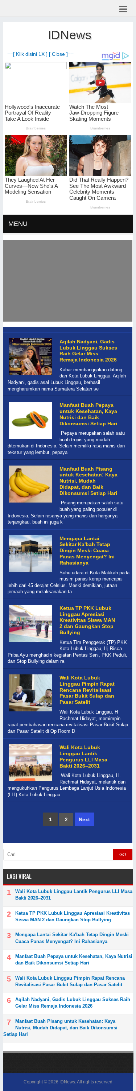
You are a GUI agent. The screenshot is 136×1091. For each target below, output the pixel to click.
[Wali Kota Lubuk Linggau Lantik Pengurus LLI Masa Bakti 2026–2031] (29, 781)
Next (84, 819)
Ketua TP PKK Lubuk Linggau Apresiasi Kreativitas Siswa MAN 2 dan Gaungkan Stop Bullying (87, 620)
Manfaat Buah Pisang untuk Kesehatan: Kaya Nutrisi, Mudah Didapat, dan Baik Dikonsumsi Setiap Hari (88, 481)
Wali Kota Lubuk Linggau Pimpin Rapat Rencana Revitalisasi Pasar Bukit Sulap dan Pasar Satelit (87, 690)
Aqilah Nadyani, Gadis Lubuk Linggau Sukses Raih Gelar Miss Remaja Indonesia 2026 (88, 351)
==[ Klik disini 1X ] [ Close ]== (40, 54)
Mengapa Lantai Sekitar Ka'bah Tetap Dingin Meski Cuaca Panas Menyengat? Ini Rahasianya (87, 551)
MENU (18, 223)
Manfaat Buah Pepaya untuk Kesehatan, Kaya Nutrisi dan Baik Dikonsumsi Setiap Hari (88, 414)
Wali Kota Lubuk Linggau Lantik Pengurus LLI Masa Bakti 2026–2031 (83, 756)
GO (122, 854)
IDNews (67, 1081)
